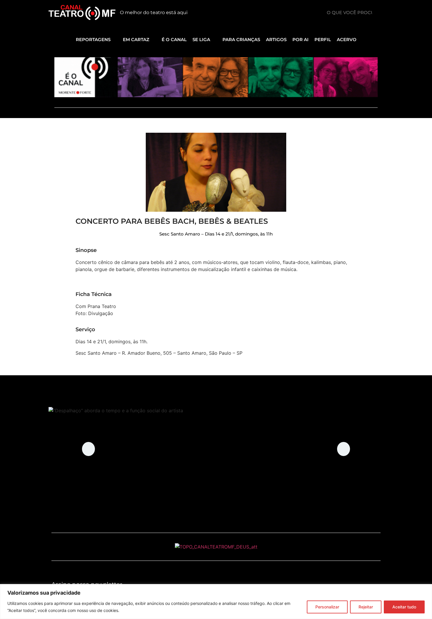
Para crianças (241, 39)
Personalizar (327, 606)
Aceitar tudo (404, 606)
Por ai (300, 39)
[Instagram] (288, 12)
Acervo (346, 39)
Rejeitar (366, 606)
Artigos (276, 39)
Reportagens (93, 39)
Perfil (322, 39)
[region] (216, 601)
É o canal (174, 39)
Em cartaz (136, 39)
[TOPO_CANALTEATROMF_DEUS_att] (216, 547)
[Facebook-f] (301, 12)
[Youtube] (275, 12)
